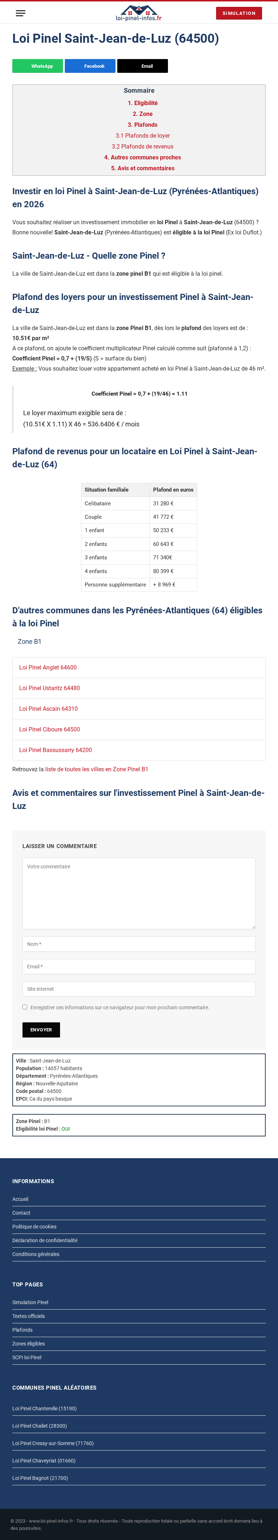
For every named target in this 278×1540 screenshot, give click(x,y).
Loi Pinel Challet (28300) (39, 1426)
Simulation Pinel (30, 1302)
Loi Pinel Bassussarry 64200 (55, 750)
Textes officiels (28, 1316)
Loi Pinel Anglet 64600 (48, 667)
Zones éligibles (28, 1344)
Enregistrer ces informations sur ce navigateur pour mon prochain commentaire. (120, 1007)
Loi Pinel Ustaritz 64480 (49, 688)
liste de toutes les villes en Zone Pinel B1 (96, 769)
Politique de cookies (34, 1227)
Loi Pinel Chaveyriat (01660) (44, 1461)
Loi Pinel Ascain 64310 (48, 708)
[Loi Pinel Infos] (139, 13)
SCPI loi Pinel (26, 1357)
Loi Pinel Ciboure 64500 (49, 729)
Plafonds (22, 1330)
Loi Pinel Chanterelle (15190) (44, 1408)
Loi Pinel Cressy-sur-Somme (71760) (53, 1443)
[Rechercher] (209, 13)
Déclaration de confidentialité (44, 1240)
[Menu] (20, 13)
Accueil (20, 1199)
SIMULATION (239, 13)
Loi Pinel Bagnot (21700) (40, 1478)
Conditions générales (35, 1254)
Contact (21, 1213)
